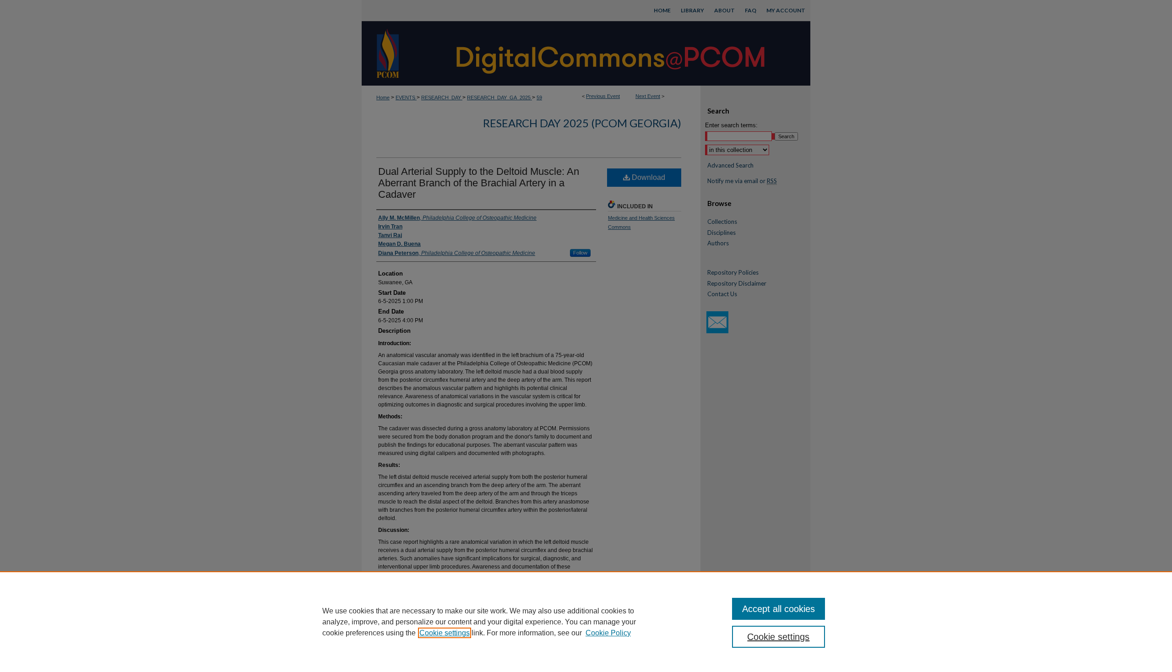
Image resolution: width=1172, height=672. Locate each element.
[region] (586, 621)
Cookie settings (444, 633)
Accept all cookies (778, 609)
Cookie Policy (608, 633)
